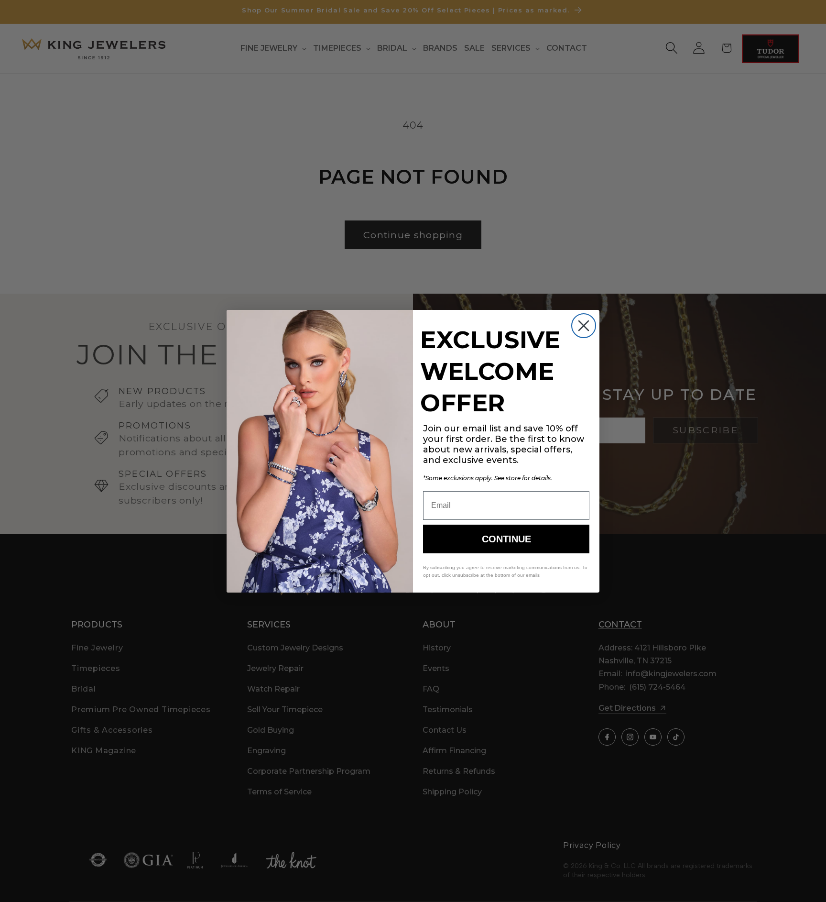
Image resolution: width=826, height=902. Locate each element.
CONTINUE (506, 539)
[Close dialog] (584, 326)
